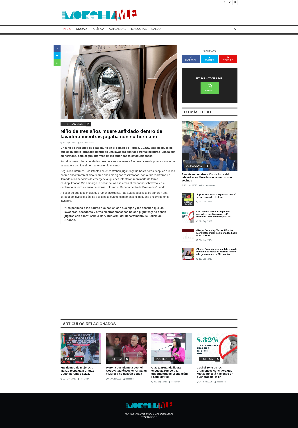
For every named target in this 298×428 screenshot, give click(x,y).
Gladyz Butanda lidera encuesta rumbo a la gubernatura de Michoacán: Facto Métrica (169, 372)
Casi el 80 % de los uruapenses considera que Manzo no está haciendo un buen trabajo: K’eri (213, 214)
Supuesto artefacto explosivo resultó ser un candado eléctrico (216, 195)
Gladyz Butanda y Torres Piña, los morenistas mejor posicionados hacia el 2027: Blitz (216, 233)
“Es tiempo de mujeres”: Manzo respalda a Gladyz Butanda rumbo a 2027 (77, 370)
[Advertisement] (119, 248)
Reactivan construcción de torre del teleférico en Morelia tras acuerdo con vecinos (207, 177)
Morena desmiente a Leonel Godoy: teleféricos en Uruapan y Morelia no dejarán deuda (126, 370)
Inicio (67, 28)
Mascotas (139, 28)
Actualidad (117, 28)
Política (97, 28)
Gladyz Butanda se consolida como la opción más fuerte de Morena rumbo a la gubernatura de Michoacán (216, 252)
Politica (71, 359)
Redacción (89, 143)
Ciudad (81, 28)
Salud (156, 28)
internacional (73, 124)
